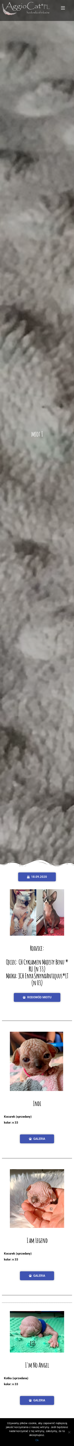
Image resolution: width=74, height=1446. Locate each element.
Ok (37, 1440)
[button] (37, 876)
